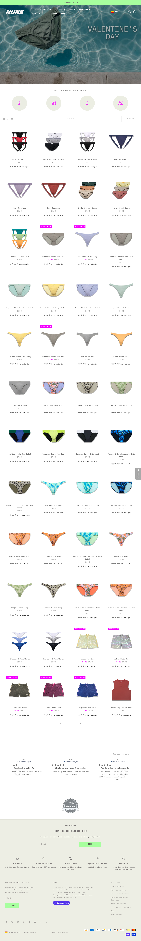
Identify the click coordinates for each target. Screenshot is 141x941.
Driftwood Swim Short (121, 659)
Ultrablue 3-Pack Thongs (19, 659)
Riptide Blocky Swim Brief (20, 454)
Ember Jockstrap (53, 208)
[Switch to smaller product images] (8, 119)
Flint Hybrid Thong (87, 357)
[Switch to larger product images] (4, 119)
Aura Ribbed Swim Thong (87, 257)
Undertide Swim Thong (53, 505)
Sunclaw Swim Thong (53, 557)
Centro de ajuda (117, 886)
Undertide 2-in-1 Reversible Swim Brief (87, 558)
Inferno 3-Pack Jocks (19, 159)
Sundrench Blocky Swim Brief (53, 454)
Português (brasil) (28, 932)
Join (90, 844)
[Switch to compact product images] (12, 119)
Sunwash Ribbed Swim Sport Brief (53, 308)
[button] (17, 772)
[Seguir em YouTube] (35, 922)
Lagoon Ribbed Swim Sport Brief (19, 308)
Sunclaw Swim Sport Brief (19, 557)
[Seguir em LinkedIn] (46, 922)
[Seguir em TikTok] (41, 922)
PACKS (63, 13)
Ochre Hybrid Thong (121, 357)
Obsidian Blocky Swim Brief (87, 454)
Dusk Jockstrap (19, 208)
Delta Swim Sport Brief (53, 405)
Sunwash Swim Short (87, 659)
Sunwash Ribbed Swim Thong (20, 357)
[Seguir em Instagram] (18, 922)
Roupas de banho (47, 9)
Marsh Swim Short (20, 708)
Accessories (84, 9)
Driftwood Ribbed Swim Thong (53, 357)
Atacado (114, 911)
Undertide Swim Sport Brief (87, 505)
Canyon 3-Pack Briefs (121, 208)
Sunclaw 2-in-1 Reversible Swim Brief (121, 609)
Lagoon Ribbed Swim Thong (121, 308)
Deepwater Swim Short (87, 708)
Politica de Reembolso (120, 894)
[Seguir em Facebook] (6, 922)
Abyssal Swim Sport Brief (121, 505)
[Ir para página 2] (80, 723)
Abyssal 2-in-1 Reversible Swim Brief (121, 455)
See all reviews (121, 754)
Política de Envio (118, 890)
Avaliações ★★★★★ (118, 883)
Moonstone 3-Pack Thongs (53, 659)
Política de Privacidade (121, 907)
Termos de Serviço (118, 904)
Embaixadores (116, 915)
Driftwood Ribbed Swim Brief (53, 257)
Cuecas (33, 9)
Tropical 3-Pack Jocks (19, 257)
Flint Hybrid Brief (20, 405)
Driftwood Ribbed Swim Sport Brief (121, 258)
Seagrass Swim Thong (19, 608)
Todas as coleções (37, 13)
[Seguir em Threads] (23, 922)
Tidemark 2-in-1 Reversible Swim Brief (19, 506)
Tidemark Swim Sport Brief (87, 405)
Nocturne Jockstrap (121, 159)
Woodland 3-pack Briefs (87, 208)
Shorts (62, 9)
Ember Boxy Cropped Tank (121, 708)
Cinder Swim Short (53, 708)
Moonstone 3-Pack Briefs (53, 159)
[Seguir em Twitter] (12, 922)
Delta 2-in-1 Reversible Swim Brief (87, 609)
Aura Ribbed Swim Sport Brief (87, 308)
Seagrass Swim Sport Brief (121, 405)
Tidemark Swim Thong (53, 608)
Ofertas (53, 13)
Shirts (72, 9)
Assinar (11, 905)
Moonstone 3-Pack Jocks (87, 159)
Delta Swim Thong (121, 557)
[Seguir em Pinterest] (29, 922)
